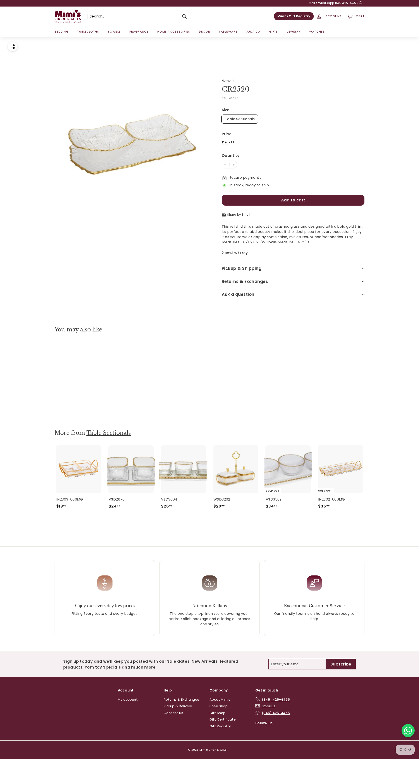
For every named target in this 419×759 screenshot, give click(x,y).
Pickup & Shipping (241, 269)
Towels (114, 31)
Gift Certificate (223, 719)
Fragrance (139, 31)
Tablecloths (88, 31)
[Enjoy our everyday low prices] (104, 583)
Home (226, 81)
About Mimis (220, 699)
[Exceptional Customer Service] (314, 583)
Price (227, 134)
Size (226, 110)
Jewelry (294, 31)
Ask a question (238, 295)
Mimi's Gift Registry (293, 16)
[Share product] (12, 46)
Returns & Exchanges (245, 281)
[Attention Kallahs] (209, 583)
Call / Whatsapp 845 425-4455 (334, 3)
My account (128, 699)
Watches (317, 31)
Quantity (230, 155)
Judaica (253, 31)
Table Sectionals (240, 119)
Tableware (228, 31)
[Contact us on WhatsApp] (408, 730)
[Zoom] (131, 143)
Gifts (273, 31)
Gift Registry (220, 726)
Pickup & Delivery (178, 706)
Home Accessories (173, 31)
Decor (204, 31)
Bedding (62, 31)
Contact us (173, 712)
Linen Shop (219, 706)
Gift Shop (218, 712)
